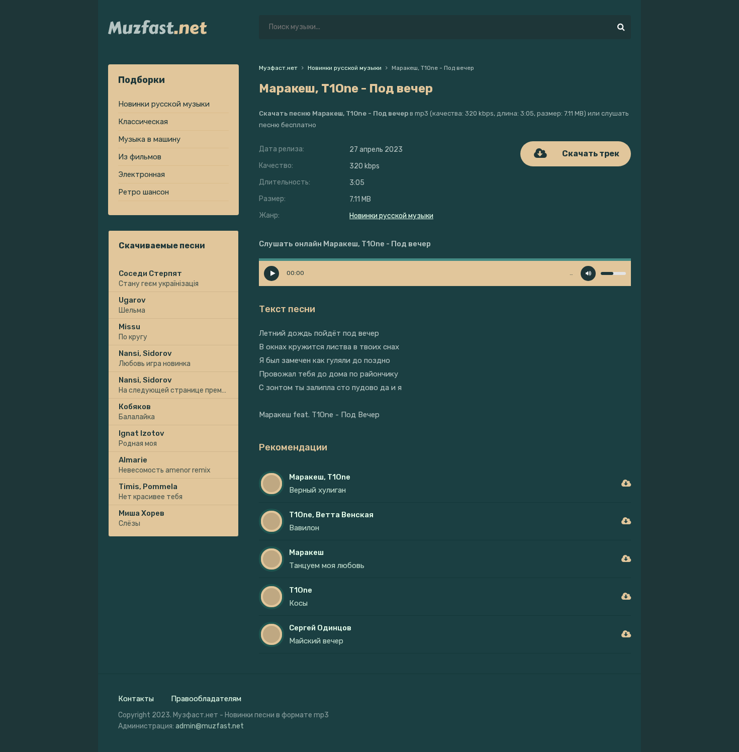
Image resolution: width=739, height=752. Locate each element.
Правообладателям (206, 698)
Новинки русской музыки (164, 104)
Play (271, 273)
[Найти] (621, 27)
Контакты (136, 698)
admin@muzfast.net (209, 726)
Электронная (141, 174)
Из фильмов (139, 156)
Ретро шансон (143, 192)
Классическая (143, 121)
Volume (588, 273)
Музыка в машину (149, 139)
